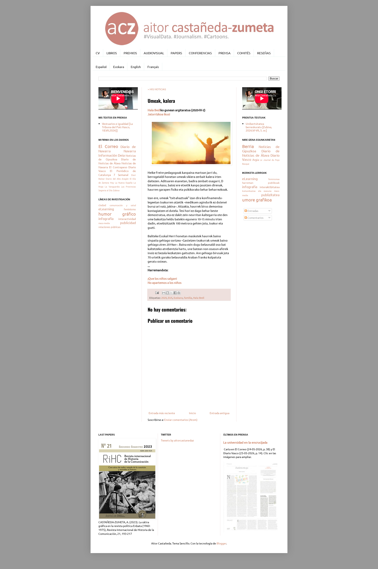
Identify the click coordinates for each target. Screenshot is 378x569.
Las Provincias (128, 186)
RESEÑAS (264, 53)
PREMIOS (130, 53)
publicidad (128, 223)
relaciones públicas (109, 227)
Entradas (252, 210)
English (136, 67)
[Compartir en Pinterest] (179, 293)
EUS (170, 297)
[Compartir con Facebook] (175, 293)
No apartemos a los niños (165, 282)
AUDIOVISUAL (154, 53)
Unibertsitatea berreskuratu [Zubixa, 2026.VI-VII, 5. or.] (259, 127)
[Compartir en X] (171, 293)
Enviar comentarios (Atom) (180, 419)
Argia (255, 159)
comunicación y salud (123, 205)
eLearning (106, 209)
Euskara (118, 67)
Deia (121, 155)
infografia (249, 187)
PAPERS (176, 53)
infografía (106, 218)
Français (153, 67)
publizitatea (270, 195)
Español (101, 67)
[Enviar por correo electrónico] (164, 293)
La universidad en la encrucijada (245, 442)
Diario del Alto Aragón (117, 178)
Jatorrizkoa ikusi (159, 114)
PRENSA (225, 53)
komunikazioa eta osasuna (256, 190)
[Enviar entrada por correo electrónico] (156, 292)
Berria (248, 146)
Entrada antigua (219, 413)
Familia (188, 297)
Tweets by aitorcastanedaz (177, 440)
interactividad (127, 219)
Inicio (192, 413)
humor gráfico (117, 213)
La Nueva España (123, 182)
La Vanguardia (112, 186)
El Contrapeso (118, 167)
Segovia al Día (105, 190)
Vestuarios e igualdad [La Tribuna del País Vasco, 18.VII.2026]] (117, 127)
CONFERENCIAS (200, 53)
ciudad (102, 205)
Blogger (221, 543)
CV (98, 53)
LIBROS (112, 53)
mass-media (104, 223)
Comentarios (255, 217)
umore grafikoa (257, 199)
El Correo (108, 146)
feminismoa (274, 179)
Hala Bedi (154, 110)
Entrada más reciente (162, 413)
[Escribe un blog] (168, 293)
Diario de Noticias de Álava (117, 161)
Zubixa (116, 190)
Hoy (112, 182)
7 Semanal (121, 174)
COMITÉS (243, 53)
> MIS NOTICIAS (157, 89)
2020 (164, 297)
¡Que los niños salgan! (162, 278)
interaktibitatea (270, 187)
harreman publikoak (261, 182)
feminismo (130, 209)
